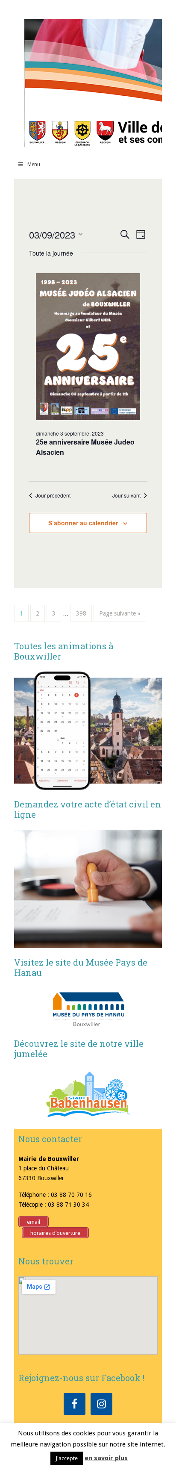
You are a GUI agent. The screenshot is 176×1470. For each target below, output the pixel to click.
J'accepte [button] (67, 1458)
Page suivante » (120, 613)
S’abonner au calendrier (83, 522)
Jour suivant (126, 495)
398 (81, 613)
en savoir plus (106, 1458)
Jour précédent (52, 495)
